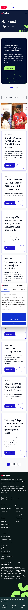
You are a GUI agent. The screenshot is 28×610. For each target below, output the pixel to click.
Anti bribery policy (7, 540)
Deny (14, 323)
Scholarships (19, 518)
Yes (4, 7)
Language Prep (19, 515)
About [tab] (23, 289)
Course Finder (19, 508)
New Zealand (5, 524)
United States (5, 527)
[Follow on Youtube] (13, 498)
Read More (9, 68)
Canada (3, 515)
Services (17, 512)
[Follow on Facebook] (8, 498)
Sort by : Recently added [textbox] (11, 97)
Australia (4, 512)
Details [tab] (14, 289)
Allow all (14, 314)
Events (17, 521)
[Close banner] (25, 285)
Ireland (3, 521)
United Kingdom (6, 508)
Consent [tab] (5, 289)
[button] (11, 87)
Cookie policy (23, 606)
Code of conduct (6, 543)
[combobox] (14, 97)
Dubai (3, 518)
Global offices (5, 536)
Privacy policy (14, 606)
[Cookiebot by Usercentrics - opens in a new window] (16, 285)
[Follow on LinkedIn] (3, 498)
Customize (13, 319)
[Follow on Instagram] (18, 498)
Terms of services (4, 606)
